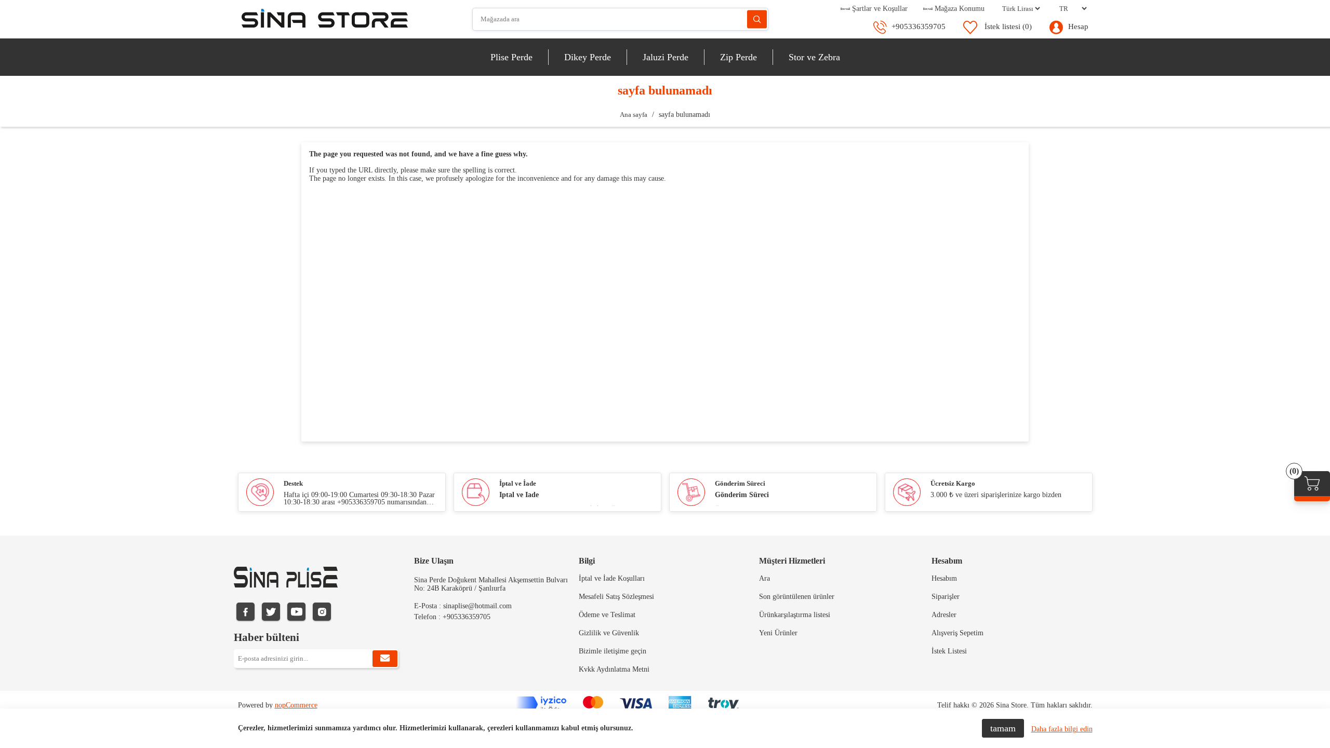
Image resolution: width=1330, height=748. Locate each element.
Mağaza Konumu (959, 8)
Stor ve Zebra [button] (814, 57)
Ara (757, 19)
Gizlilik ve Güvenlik (609, 633)
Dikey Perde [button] (587, 57)
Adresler (944, 615)
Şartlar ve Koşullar (879, 8)
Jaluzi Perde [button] (665, 57)
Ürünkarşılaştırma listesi (794, 615)
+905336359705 (919, 26)
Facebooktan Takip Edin (245, 612)
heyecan (271, 612)
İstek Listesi (949, 651)
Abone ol (385, 658)
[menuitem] (512, 57)
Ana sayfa (633, 114)
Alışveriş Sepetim (957, 633)
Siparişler (946, 596)
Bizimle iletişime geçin (612, 651)
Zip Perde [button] (738, 57)
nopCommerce (296, 705)
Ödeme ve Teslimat (607, 615)
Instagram (322, 612)
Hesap (1078, 26)
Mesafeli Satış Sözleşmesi (616, 596)
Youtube (296, 612)
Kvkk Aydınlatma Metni (614, 669)
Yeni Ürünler (778, 633)
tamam (1003, 728)
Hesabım (944, 578)
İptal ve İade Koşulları (612, 578)
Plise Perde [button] (511, 57)
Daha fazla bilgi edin (1062, 729)
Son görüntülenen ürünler (796, 596)
